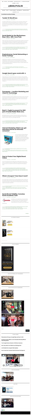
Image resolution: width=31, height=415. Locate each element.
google (19, 169)
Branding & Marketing (13, 84)
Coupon (19, 187)
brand (6, 48)
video (20, 170)
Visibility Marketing (15, 49)
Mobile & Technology (8, 207)
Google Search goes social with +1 (14, 73)
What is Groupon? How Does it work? (15, 176)
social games (20, 67)
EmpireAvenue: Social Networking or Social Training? (15, 55)
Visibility (11, 30)
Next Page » (27, 213)
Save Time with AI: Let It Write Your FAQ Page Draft (11, 345)
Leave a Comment (13, 19)
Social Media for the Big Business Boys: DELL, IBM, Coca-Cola (13, 36)
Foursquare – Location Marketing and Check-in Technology (15, 92)
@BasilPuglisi (15, 6)
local (12, 104)
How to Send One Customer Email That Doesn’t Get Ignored (13, 350)
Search (28, 330)
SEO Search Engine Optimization (9, 121)
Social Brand (20, 48)
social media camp (17, 122)
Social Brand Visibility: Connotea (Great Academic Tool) (13, 194)
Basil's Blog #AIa (8, 84)
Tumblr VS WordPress (9, 18)
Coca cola (9, 48)
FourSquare (9, 104)
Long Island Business (22, 169)
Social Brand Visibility (17, 121)
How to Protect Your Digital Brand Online (14, 157)
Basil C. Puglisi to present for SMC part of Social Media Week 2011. (14, 111)
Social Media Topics (22, 121)
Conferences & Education (19, 84)
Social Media (24, 48)
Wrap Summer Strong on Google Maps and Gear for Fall (12, 337)
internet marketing (15, 48)
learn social (13, 67)
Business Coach (10, 169)
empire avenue (9, 67)
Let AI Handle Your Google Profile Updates (9, 347)
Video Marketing (24, 170)
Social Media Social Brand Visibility (15, 170)
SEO (2, 170)
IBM (12, 48)
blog (6, 67)
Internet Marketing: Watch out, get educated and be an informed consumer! (14, 129)
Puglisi (7, 122)
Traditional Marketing (22, 168)
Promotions (3, 188)
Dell (11, 48)
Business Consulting (14, 169)
